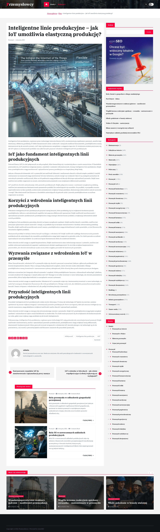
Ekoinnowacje (114, 145)
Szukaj (110, 25)
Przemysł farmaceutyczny (118, 213)
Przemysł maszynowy (116, 232)
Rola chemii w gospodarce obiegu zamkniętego (123, 94)
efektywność (69, 336)
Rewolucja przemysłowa (117, 295)
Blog (60, 13)
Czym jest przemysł (119, 343)
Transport (112, 304)
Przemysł (61, 4)
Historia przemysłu (115, 155)
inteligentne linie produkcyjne (85, 336)
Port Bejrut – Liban (112, 99)
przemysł (97, 340)
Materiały (112, 160)
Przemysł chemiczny (116, 198)
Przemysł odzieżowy (116, 251)
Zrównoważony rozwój (117, 314)
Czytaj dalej (87, 420)
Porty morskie (114, 174)
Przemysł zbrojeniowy (116, 285)
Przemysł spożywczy (116, 266)
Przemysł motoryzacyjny (117, 247)
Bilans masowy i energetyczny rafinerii (120, 128)
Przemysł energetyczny (117, 208)
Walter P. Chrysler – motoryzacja (117, 123)
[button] (149, 473)
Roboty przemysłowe (116, 300)
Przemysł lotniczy (115, 227)
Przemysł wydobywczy (117, 280)
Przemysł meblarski (116, 237)
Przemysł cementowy (116, 194)
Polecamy (112, 169)
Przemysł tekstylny (115, 275)
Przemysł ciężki (114, 203)
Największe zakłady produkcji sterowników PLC (123, 133)
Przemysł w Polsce (119, 334)
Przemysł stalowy (115, 271)
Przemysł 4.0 (113, 184)
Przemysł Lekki (114, 222)
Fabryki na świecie (115, 150)
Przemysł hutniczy (115, 218)
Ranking (112, 290)
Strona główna (52, 13)
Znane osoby (113, 309)
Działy (52, 4)
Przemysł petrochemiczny (118, 261)
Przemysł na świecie (119, 329)
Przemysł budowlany (116, 189)
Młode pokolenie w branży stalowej (119, 118)
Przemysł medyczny (116, 242)
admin (26, 350)
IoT (99, 336)
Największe (113, 165)
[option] (30, 493)
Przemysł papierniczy (116, 256)
